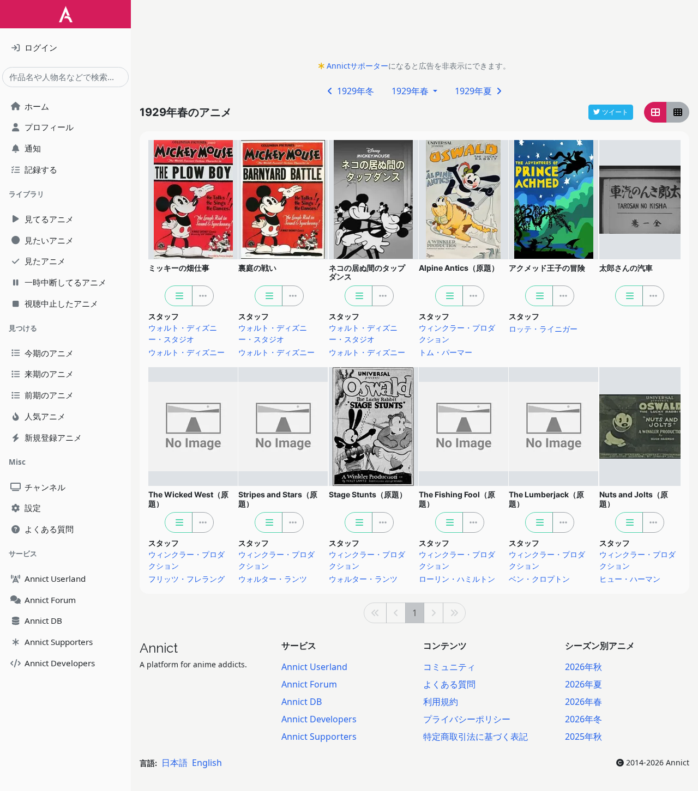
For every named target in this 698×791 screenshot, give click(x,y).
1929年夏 (474, 91)
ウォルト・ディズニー (186, 352)
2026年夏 (583, 684)
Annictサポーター (357, 65)
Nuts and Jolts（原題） (633, 499)
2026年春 (583, 702)
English (207, 763)
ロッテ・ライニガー (543, 329)
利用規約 (440, 702)
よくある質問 (449, 684)
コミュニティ (449, 667)
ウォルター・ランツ (272, 579)
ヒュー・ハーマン (629, 579)
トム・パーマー (445, 352)
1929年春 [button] (411, 91)
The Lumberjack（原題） (546, 499)
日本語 (174, 763)
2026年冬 (583, 719)
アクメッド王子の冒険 (547, 267)
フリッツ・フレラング (186, 579)
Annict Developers (319, 719)
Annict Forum (309, 684)
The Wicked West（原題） (188, 499)
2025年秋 (583, 737)
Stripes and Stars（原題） (277, 499)
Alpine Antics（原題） (459, 267)
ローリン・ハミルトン (457, 579)
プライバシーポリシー (466, 719)
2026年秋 (583, 667)
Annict (159, 648)
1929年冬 (354, 91)
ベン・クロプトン (539, 579)
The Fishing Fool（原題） (457, 499)
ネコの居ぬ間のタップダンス (367, 272)
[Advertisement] (414, 33)
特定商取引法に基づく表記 (475, 737)
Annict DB (301, 702)
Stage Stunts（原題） (368, 494)
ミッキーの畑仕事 (178, 267)
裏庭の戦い (257, 267)
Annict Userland (314, 667)
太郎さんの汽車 (626, 267)
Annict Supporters (319, 737)
